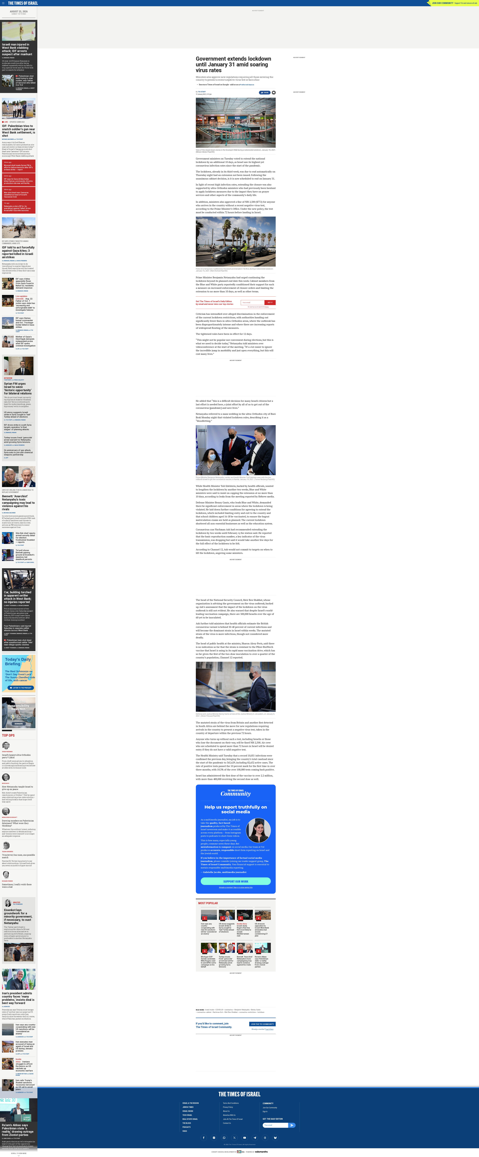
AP (18, 349)
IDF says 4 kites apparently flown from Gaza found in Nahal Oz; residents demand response (25, 283)
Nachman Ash (218, 1012)
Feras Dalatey (19, 380)
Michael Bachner (8, 139)
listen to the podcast (22, 688)
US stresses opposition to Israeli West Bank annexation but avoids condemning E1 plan (262, 930)
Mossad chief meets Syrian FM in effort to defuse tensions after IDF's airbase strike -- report (18, 167)
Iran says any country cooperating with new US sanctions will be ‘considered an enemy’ (209, 929)
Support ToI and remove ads (466, 3)
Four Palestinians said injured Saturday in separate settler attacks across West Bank (17, 628)
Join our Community (442, 3)
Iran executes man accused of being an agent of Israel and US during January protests (25, 1046)
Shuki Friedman (7, 751)
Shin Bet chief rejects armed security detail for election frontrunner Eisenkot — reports (25, 537)
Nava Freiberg (22, 260)
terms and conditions (231, 1103)
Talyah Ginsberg (7, 851)
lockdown (261, 1012)
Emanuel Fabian (9, 57)
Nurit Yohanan (11, 605)
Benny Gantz (256, 1010)
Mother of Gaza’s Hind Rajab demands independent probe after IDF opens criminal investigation (25, 341)
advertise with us (229, 1115)
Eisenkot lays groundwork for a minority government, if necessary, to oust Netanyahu (18, 916)
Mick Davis (5, 783)
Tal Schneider (18, 904)
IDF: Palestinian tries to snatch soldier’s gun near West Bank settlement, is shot (18, 130)
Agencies (9, 445)
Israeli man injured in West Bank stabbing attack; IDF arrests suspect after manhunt (17, 49)
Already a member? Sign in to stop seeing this (235, 887)
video (184, 1131)
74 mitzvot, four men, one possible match (18, 856)
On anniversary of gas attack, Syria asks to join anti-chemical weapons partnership (18, 452)
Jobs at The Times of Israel (233, 1119)
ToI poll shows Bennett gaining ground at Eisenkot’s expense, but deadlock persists (25, 555)
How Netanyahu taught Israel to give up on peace (17, 787)
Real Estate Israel (190, 1119)
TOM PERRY (7, 380)
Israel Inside (209, 1010)
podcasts (186, 1127)
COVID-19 (219, 1010)
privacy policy (228, 1107)
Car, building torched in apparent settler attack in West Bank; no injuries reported (17, 597)
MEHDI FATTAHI (22, 1074)
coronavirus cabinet (204, 1012)
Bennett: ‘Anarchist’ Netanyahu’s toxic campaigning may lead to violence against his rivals (244, 961)
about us (226, 1111)
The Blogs (186, 1123)
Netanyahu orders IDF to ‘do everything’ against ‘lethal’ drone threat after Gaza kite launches (17, 208)
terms (267, 307)
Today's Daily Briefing (18, 661)
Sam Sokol (30, 562)
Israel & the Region (190, 1103)
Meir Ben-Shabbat (231, 1012)
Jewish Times (187, 1107)
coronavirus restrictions (247, 1012)
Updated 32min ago (17, 122)
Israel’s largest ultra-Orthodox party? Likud (16, 756)
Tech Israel (187, 1115)
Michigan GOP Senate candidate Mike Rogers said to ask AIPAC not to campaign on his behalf (208, 962)
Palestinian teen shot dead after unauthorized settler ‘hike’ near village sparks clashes (18, 642)
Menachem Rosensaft (9, 817)
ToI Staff (202, 92)
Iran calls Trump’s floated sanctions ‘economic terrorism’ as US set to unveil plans (25, 1085)
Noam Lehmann (24, 605)
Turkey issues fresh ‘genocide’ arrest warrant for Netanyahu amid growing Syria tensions (226, 962)
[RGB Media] (241, 1151)
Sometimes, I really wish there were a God (17, 885)
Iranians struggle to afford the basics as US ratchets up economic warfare (24, 1066)
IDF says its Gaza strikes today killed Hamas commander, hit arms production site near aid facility (18, 181)
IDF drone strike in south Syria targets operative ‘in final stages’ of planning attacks (17, 427)
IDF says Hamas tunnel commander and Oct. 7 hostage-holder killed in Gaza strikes (25, 322)
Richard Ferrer (7, 881)
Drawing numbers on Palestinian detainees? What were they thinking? (18, 823)
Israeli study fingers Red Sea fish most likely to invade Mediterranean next (244, 930)
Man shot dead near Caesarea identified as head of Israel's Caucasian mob (16, 195)
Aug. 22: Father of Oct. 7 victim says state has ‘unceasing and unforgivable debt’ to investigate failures (25, 304)
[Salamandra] (261, 1152)
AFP (7, 458)
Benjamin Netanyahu (242, 1010)
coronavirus (229, 1010)
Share (266, 92)
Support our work (235, 881)
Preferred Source (247, 85)
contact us (227, 1123)
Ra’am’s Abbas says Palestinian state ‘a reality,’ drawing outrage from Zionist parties (261, 962)
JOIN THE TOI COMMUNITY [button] (262, 1024)
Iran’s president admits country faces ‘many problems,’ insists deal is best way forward (18, 998)
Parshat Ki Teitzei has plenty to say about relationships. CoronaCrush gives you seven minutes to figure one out (18, 863)
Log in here (269, 1029)
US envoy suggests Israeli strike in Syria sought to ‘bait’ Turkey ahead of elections (227, 928)
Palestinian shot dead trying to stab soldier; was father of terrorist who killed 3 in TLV (25, 80)
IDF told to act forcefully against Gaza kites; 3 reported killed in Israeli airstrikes (18, 252)
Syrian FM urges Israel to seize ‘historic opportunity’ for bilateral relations (18, 388)
